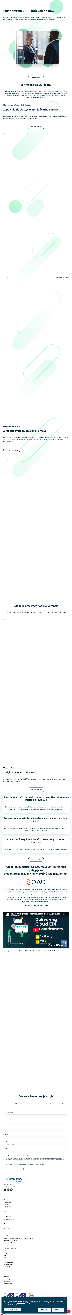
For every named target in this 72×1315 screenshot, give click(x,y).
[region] (34, 1305)
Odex (5, 1255)
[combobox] (4, 1314)
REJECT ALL (44, 1309)
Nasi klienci (6, 1204)
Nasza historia (7, 1202)
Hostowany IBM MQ (8, 1262)
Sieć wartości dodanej (9, 1251)
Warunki (28, 1164)
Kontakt (6, 1209)
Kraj (6, 1141)
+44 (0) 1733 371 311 (8, 1184)
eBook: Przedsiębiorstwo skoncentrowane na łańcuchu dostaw (19, 1238)
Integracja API (7, 1228)
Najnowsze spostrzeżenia (10, 1243)
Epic (5, 1258)
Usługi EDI (6, 1221)
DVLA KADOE (7, 1267)
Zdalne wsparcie (8, 1283)
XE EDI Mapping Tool (8, 1264)
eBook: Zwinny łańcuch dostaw (11, 1240)
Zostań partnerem (8, 1207)
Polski (5, 1314)
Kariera (5, 1211)
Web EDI (6, 1260)
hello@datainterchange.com (11, 1186)
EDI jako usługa (7, 1224)
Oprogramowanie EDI (9, 1219)
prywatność (17, 1164)
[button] (5, 1189)
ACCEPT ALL (58, 1309)
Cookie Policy (21, 1303)
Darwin (5, 1253)
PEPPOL (5, 1269)
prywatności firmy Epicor (18, 1161)
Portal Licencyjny (8, 1281)
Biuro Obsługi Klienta (9, 1279)
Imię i (9, 1113)
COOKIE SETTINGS (12, 1309)
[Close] (64, 1299)
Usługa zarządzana (8, 1226)
